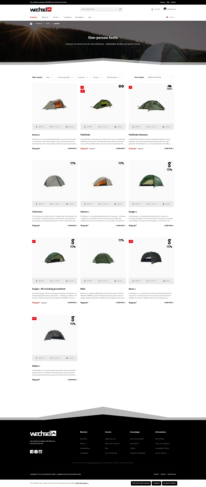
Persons (96, 77)
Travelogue (84, 453)
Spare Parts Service (112, 444)
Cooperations (85, 448)
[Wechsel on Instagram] (36, 452)
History (83, 444)
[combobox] (99, 9)
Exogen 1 (133, 212)
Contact (162, 2)
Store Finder (159, 439)
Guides (132, 448)
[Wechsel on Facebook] (31, 452)
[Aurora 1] (54, 103)
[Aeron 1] (151, 257)
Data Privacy (171, 474)
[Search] (120, 9)
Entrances (81, 77)
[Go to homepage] (41, 9)
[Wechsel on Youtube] (40, 452)
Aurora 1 (36, 135)
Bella (82, 289)
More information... (82, 483)
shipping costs (93, 463)
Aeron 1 (132, 289)
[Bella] (103, 257)
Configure (156, 483)
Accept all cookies (169, 483)
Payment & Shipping (137, 453)
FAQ (168, 2)
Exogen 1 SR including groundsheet (48, 289)
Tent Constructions (137, 439)
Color (48, 77)
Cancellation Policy (162, 448)
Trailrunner (37, 212)
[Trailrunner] (54, 180)
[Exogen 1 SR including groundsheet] (54, 257)
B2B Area (83, 439)
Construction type (64, 77)
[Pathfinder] (103, 103)
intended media (75, 474)
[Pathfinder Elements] (151, 103)
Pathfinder (85, 135)
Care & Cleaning (111, 453)
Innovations (134, 444)
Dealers (173, 2)
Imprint (156, 474)
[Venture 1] (103, 180)
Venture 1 (84, 212)
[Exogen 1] (151, 180)
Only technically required (140, 483)
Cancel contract (161, 453)
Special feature (112, 77)
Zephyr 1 (36, 366)
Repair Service (110, 439)
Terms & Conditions (162, 444)
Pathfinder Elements (138, 135)
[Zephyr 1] (54, 334)
